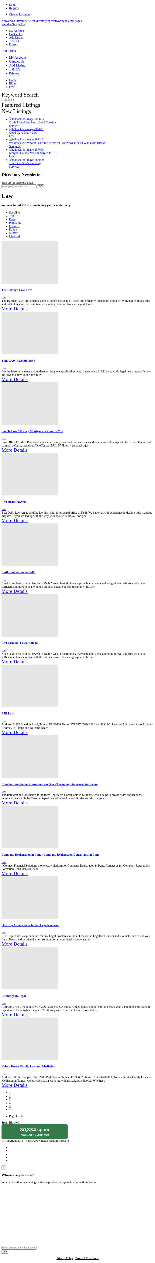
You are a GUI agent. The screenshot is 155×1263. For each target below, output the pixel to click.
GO (41, 186)
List (11, 236)
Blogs (12, 83)
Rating (13, 229)
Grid (17, 236)
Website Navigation (13, 24)
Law (12, 86)
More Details (15, 308)
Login (12, 4)
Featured (14, 226)
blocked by (39, 1133)
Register (14, 8)
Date (12, 219)
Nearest (13, 232)
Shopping (15, 146)
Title (11, 215)
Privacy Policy (65, 1258)
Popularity (15, 222)
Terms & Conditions (87, 1258)
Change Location (19, 14)
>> (10, 1109)
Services (14, 125)
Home (12, 80)
